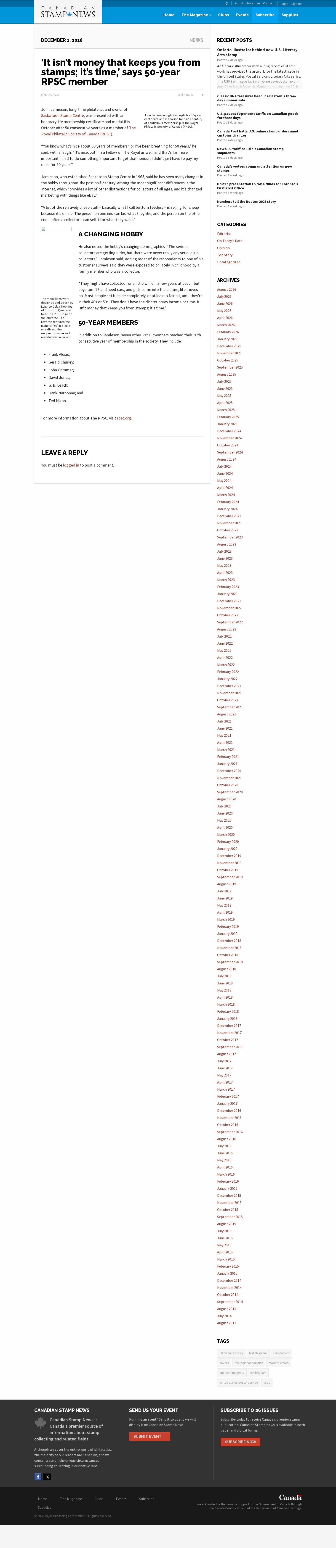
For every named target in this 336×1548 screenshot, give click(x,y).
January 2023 (227, 593)
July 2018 (224, 976)
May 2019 (224, 905)
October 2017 (227, 1039)
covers (224, 1363)
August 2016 (226, 1139)
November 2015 (229, 1202)
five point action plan (249, 1363)
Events (242, 15)
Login (284, 4)
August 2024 (226, 459)
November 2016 (229, 1117)
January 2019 (227, 933)
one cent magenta (231, 1373)
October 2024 (227, 445)
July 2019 (224, 891)
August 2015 (226, 1223)
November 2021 (229, 693)
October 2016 (227, 1124)
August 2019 (226, 884)
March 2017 (226, 1089)
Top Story (224, 255)
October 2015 (227, 1209)
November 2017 (229, 1032)
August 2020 (226, 799)
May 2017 (224, 1075)
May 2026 (224, 310)
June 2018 (225, 983)
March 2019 (226, 919)
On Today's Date (230, 240)
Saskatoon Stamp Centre (62, 115)
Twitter (47, 1476)
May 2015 (224, 1245)
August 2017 (226, 1054)
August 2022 (226, 629)
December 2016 (229, 1110)
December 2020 (229, 770)
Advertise (253, 3)
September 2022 (230, 622)
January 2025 (227, 424)
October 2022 (227, 615)
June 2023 (225, 558)
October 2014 (227, 1294)
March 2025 (226, 409)
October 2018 (227, 954)
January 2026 (227, 339)
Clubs (223, 15)
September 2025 (230, 367)
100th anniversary (231, 1353)
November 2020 (229, 777)
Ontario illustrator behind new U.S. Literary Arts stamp (257, 52)
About (239, 3)
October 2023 (227, 530)
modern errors (279, 1363)
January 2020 (227, 848)
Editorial (224, 233)
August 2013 (226, 1323)
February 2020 (228, 841)
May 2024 (224, 480)
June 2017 (225, 1068)
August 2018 (226, 969)
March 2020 (226, 834)
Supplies (290, 15)
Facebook (38, 1476)
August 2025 (226, 374)
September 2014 (230, 1301)
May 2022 (224, 650)
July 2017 (224, 1061)
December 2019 (229, 855)
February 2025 (228, 416)
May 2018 (224, 990)
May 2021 (224, 735)
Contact (268, 3)
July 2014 (224, 1315)
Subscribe (265, 15)
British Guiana (258, 1353)
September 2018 (230, 962)
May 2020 (224, 820)
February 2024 (228, 501)
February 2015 (228, 1266)
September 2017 (230, 1046)
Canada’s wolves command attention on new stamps (254, 168)
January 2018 (227, 1018)
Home (169, 15)
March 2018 (226, 1004)
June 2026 (225, 303)
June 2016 (225, 1153)
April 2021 (225, 742)
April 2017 (225, 1082)
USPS (267, 1382)
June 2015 (225, 1238)
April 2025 (225, 402)
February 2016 (228, 1181)
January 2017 (227, 1103)
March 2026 (226, 324)
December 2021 (229, 685)
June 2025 (225, 388)
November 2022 (229, 608)
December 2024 (229, 431)
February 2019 (228, 926)
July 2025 (224, 381)
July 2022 (224, 636)
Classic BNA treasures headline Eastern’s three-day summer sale (256, 98)
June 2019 (225, 898)
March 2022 (226, 664)
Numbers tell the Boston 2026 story (246, 201)
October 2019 (227, 870)
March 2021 (226, 749)
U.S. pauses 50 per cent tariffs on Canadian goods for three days (258, 115)
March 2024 (226, 494)
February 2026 (228, 332)
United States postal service (238, 1382)
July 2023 (224, 551)
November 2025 (229, 353)
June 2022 (225, 643)
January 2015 (227, 1273)
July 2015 (224, 1231)
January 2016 (227, 1188)
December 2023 (229, 516)
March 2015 (226, 1259)
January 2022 (227, 678)
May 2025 (224, 395)
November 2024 (229, 438)
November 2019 (229, 862)
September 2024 (230, 452)
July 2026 (224, 296)
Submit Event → (149, 1436)
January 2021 (227, 763)
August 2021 (226, 714)
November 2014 (229, 1287)
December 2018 (229, 940)
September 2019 (230, 877)
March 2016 (226, 1174)
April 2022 (225, 657)
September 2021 (230, 707)
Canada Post (281, 1353)
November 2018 (229, 947)
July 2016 (224, 1146)
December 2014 (229, 1280)
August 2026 (226, 289)
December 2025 (229, 346)
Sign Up (296, 4)
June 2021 (225, 728)
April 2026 (225, 317)
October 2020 (227, 785)
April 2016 (225, 1167)
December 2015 (229, 1195)
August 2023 (226, 544)
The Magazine (194, 15)
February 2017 (228, 1096)
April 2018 (225, 997)
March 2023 (226, 579)
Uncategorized (228, 262)
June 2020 (225, 813)
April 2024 (225, 487)
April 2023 (225, 572)
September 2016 (230, 1131)
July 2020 (224, 806)
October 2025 (227, 360)
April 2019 (225, 912)
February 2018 (228, 1011)
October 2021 (227, 700)
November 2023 (229, 523)
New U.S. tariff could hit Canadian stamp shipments (250, 150)
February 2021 (228, 756)
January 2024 (227, 508)
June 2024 (225, 473)
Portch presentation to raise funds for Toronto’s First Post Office (257, 186)
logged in (71, 465)
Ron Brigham (258, 1373)
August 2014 (226, 1308)
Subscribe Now (240, 1442)
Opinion (223, 247)
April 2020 (225, 827)
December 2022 (229, 601)
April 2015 (225, 1252)
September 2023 (230, 537)
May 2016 (224, 1160)
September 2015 (230, 1216)
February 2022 (228, 671)
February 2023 (228, 586)
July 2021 (224, 721)
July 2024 (224, 466)
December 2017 (229, 1025)
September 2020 (230, 792)
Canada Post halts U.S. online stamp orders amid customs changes (257, 133)
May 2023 (224, 565)
